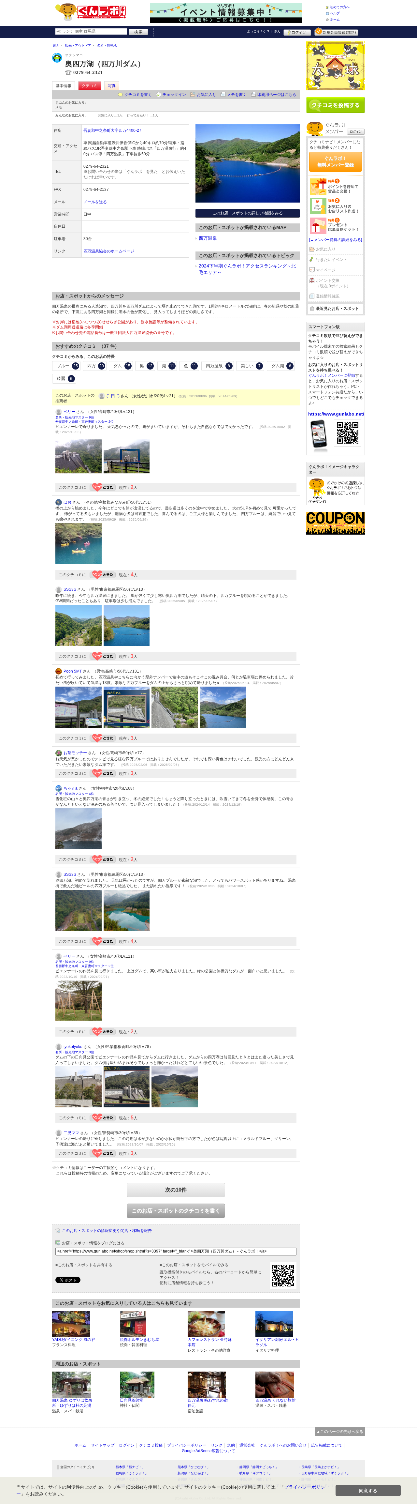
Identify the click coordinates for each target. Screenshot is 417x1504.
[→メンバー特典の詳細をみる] (335, 239)
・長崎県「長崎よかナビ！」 (319, 1467)
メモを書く (237, 94)
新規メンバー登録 (336, 31)
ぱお (67, 502)
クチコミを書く (138, 94)
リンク (217, 1445)
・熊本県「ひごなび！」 (192, 1467)
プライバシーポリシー (186, 1445)
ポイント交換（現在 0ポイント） (333, 283)
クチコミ (89, 86)
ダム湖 (281, 365)
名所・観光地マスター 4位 (74, 794)
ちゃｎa (71, 788)
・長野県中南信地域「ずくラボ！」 (324, 1473)
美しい (251, 365)
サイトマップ (102, 1445)
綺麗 (64, 378)
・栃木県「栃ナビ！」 (128, 1467)
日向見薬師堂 (131, 1400)
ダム (121, 365)
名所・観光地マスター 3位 (74, 1052)
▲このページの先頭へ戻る (339, 1431)
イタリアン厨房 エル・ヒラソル (277, 1342)
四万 (95, 365)
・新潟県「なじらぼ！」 (192, 1473)
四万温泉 (208, 238)
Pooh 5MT (73, 671)
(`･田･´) (113, 396)
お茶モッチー (75, 753)
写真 (112, 86)
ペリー (69, 411)
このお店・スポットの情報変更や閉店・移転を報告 (107, 1230)
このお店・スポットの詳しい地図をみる (247, 213)
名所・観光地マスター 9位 (74, 417)
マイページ (326, 270)
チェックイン (174, 94)
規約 (231, 1445)
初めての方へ (340, 7)
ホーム (335, 19)
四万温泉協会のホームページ (108, 251)
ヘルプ (335, 13)
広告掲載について (326, 1445)
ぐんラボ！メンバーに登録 (331, 375)
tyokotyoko (73, 1046)
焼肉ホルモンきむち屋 (139, 1339)
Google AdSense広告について (208, 1451)
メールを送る (95, 202)
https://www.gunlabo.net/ (336, 414)
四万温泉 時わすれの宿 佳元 (208, 1403)
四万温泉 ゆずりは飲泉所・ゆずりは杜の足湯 (72, 1403)
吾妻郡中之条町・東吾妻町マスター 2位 (84, 421)
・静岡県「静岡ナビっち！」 (257, 1467)
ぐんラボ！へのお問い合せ (283, 1445)
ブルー (67, 365)
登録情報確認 (327, 296)
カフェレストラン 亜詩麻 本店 (210, 1342)
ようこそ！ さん (263, 31)
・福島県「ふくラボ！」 (130, 1473)
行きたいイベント (331, 259)
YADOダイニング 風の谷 (73, 1339)
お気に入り (206, 94)
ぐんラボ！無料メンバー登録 (335, 161)
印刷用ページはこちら (276, 94)
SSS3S (70, 589)
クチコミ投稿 (151, 1445)
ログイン (297, 31)
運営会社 (247, 1445)
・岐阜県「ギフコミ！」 (254, 1473)
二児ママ (71, 1133)
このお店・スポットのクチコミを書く (176, 1210)
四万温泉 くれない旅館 (275, 1400)
